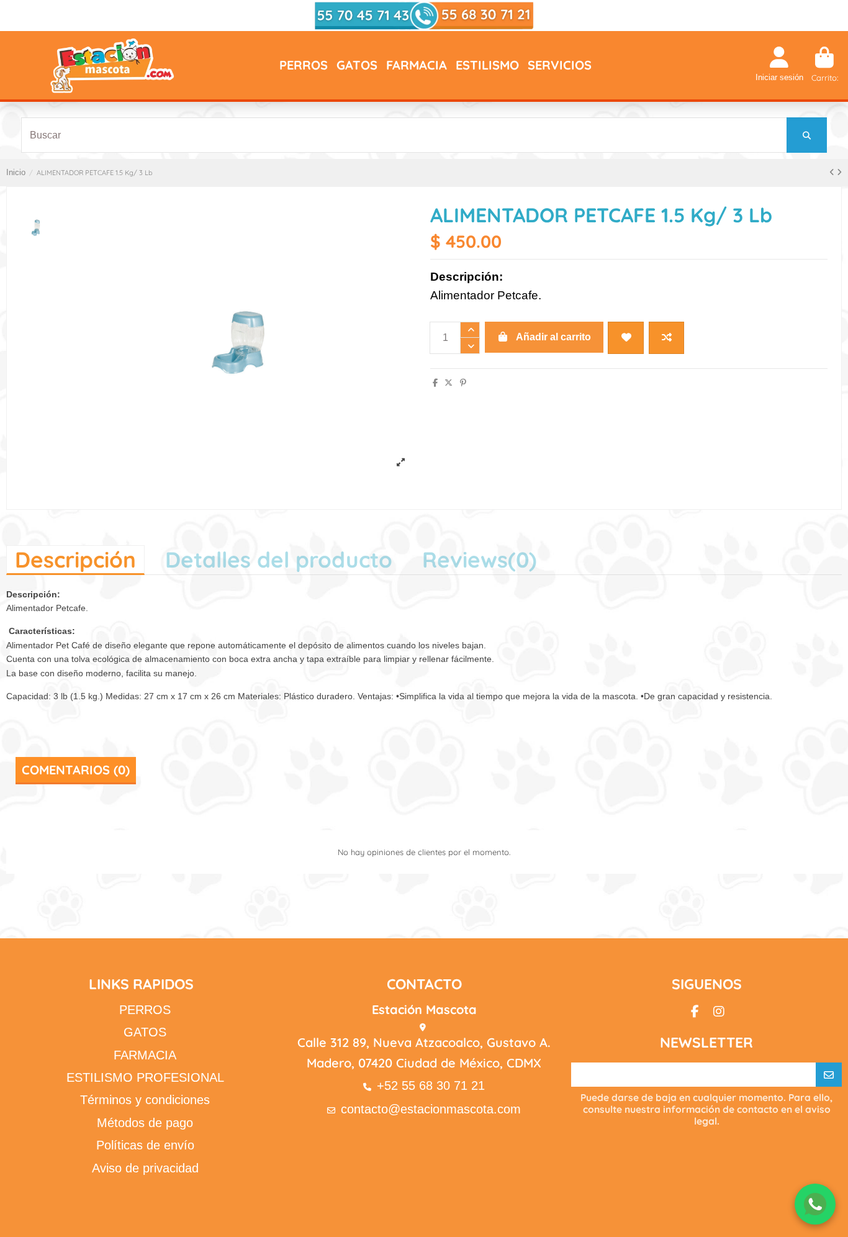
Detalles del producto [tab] (278, 559)
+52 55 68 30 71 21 (431, 1085)
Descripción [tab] (75, 559)
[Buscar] (807, 135)
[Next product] (839, 172)
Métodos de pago (145, 1122)
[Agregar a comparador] (666, 338)
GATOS (145, 1032)
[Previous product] (833, 172)
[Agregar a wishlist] (626, 338)
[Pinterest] (463, 382)
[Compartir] (435, 382)
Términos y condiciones (145, 1099)
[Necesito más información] (815, 1204)
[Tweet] (448, 382)
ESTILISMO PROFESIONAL (145, 1077)
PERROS (145, 1009)
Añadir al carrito (553, 337)
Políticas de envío (145, 1145)
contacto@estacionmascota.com (431, 1109)
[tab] (479, 559)
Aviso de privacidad (145, 1168)
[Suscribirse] (829, 1075)
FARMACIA (145, 1055)
